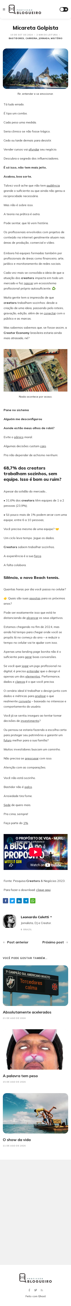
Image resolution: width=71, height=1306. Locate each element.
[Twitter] (36, 1290)
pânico (18, 437)
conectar (50, 313)
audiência (53, 185)
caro (43, 446)
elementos (32, 676)
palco (28, 787)
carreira (31, 38)
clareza (20, 682)
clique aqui (43, 890)
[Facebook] (30, 1290)
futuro (8, 740)
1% (25, 823)
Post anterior (17, 942)
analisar (40, 696)
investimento (30, 721)
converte (25, 701)
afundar (34, 149)
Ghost (42, 1296)
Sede (7, 805)
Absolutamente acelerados (27, 1012)
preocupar (32, 758)
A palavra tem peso (20, 1075)
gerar (28, 657)
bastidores (16, 38)
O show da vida (17, 1139)
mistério (56, 38)
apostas (35, 598)
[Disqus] (35, 1212)
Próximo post (53, 942)
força (37, 556)
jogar (25, 666)
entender (33, 671)
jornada (44, 38)
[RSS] (41, 1290)
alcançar (32, 618)
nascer (28, 283)
